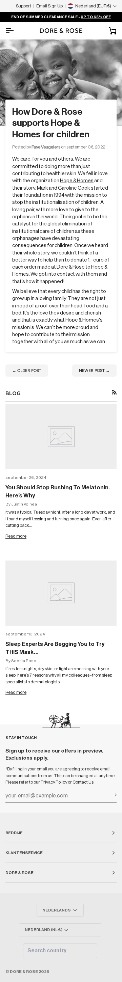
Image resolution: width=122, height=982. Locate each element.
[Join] (111, 795)
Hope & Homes (77, 180)
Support (23, 6)
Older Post (26, 370)
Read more (15, 536)
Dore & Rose (24, 972)
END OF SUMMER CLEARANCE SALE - (61, 17)
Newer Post (94, 370)
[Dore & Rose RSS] (114, 392)
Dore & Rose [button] (19, 873)
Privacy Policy (54, 782)
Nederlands (56, 910)
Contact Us (83, 782)
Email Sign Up (49, 6)
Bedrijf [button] (13, 833)
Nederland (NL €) (43, 930)
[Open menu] (15, 30)
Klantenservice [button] (24, 853)
